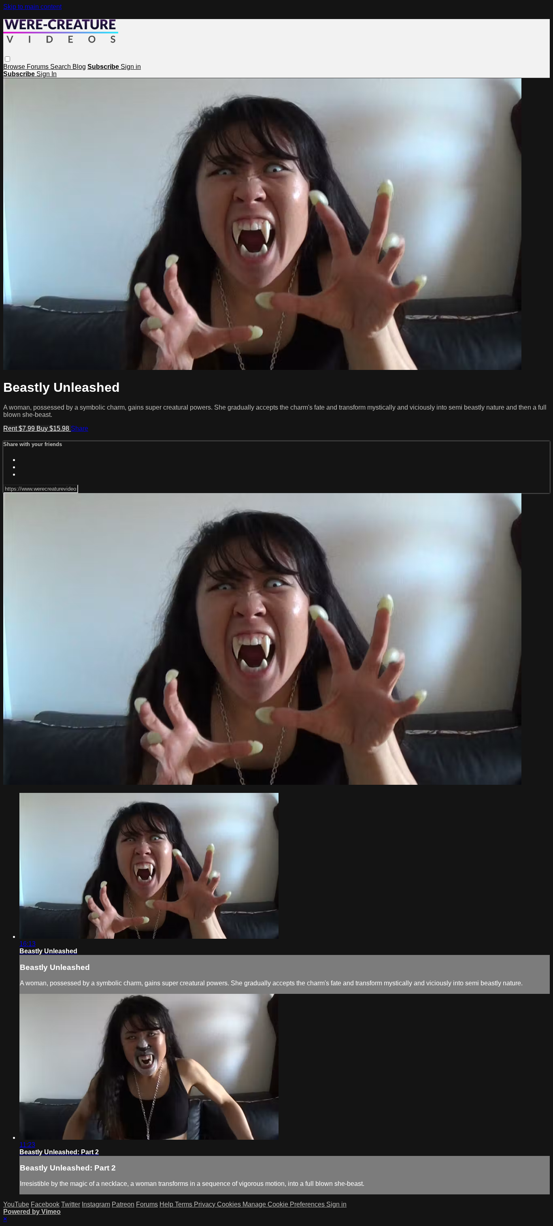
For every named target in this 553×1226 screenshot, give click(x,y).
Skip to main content (32, 6)
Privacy (205, 1204)
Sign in (131, 66)
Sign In (46, 73)
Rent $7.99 (19, 428)
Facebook (45, 1204)
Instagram (96, 1204)
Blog (79, 66)
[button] (7, 59)
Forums (38, 66)
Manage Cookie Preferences (284, 1204)
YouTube (16, 1204)
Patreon (123, 1204)
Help (167, 1204)
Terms (184, 1204)
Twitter (70, 1204)
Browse (15, 66)
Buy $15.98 (53, 428)
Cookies (229, 1204)
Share (79, 428)
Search (61, 66)
